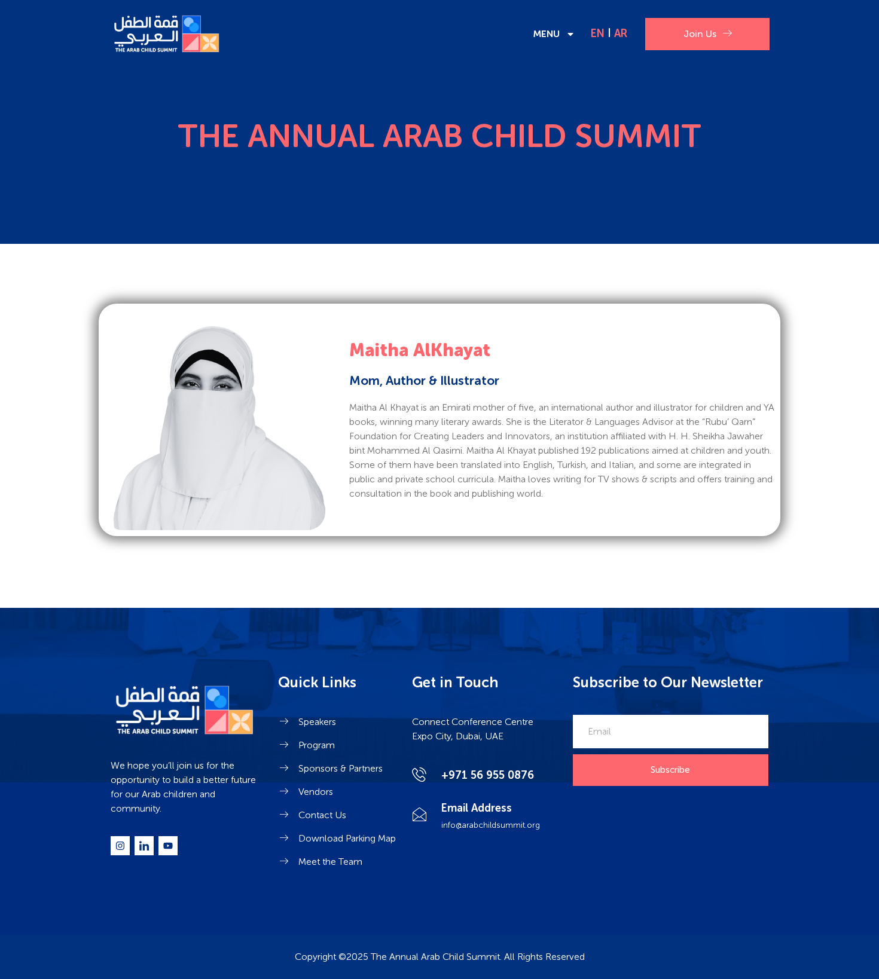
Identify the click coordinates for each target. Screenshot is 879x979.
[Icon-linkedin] (144, 845)
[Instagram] (120, 845)
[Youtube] (168, 845)
